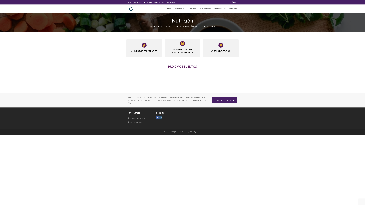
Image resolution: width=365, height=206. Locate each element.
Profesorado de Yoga (137, 118)
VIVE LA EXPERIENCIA (224, 100)
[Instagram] (233, 2)
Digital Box (197, 132)
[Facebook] (230, 2)
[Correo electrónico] (235, 2)
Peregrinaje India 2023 (138, 122)
